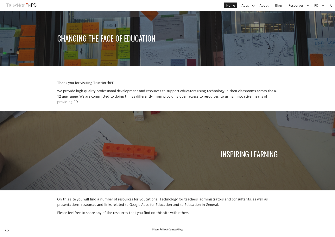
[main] (167, 38)
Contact (172, 229)
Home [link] (230, 5)
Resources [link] (296, 5)
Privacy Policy (159, 229)
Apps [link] (245, 5)
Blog (180, 229)
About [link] (264, 5)
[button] (330, 5)
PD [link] (316, 5)
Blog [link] (278, 5)
